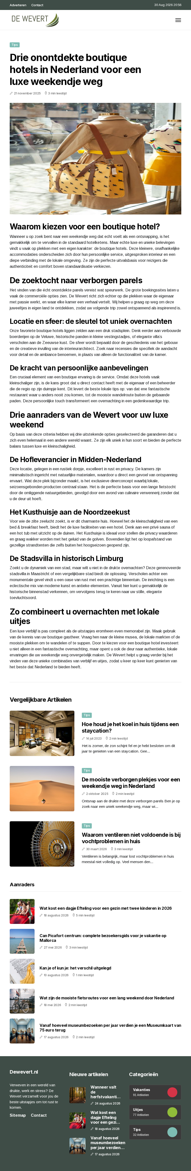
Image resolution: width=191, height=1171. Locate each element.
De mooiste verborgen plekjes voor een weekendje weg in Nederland (131, 782)
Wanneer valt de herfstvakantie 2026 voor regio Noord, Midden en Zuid (106, 1092)
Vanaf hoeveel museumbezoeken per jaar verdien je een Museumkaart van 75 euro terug (110, 1028)
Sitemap (18, 1115)
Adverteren (18, 5)
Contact (37, 5)
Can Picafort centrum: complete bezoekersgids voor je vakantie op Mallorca (103, 938)
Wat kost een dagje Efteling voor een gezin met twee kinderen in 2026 (106, 908)
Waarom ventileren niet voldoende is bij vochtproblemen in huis (131, 837)
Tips (14, 45)
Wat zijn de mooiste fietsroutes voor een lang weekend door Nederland (107, 998)
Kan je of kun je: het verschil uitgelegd (75, 968)
